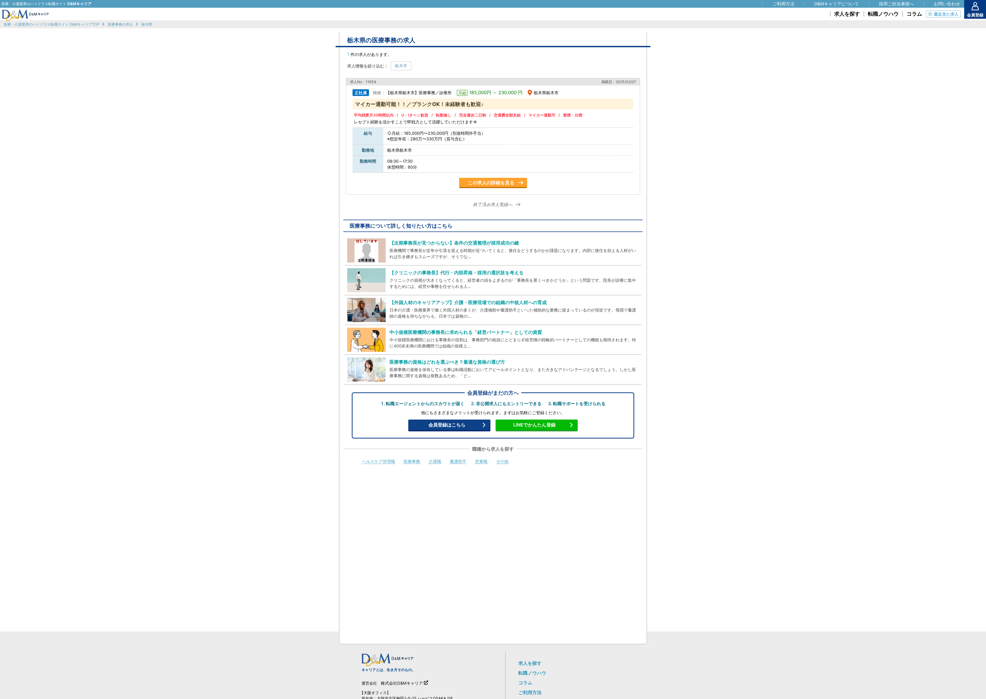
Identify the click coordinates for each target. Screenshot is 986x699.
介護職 (435, 461)
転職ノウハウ (532, 673)
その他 (502, 461)
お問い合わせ (947, 3)
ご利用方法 (530, 692)
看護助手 (458, 461)
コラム (525, 682)
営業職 (481, 461)
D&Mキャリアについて (836, 3)
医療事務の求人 (120, 24)
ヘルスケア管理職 (378, 461)
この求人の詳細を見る (491, 182)
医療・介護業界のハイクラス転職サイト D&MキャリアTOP (51, 24)
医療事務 (412, 461)
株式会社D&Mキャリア (402, 683)
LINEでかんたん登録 (534, 425)
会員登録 (975, 14)
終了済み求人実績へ (493, 204)
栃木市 (401, 65)
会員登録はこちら (447, 425)
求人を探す (530, 663)
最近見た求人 (946, 14)
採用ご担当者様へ (896, 3)
